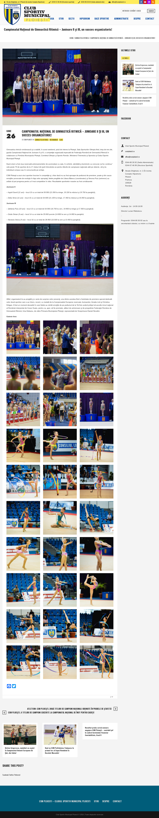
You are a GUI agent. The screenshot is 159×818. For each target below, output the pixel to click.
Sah (17, 742)
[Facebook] (141, 2)
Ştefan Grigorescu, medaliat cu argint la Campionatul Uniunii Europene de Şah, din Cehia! (20, 750)
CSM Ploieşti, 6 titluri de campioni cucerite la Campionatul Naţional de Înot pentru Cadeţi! (51, 712)
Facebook (5, 774)
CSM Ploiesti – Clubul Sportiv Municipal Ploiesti (64, 801)
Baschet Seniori (58, 739)
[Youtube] (145, 2)
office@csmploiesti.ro (119, 2)
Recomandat (54, 139)
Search (151, 11)
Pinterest (17, 774)
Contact (117, 801)
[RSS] (153, 2)
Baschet (48, 739)
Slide (61, 139)
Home (71, 38)
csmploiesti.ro (130, 151)
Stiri (96, 801)
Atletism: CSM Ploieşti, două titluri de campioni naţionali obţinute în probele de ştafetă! (69, 708)
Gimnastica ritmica (82, 38)
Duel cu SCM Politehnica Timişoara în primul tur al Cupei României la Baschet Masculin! (59, 750)
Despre (105, 801)
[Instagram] (149, 2)
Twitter (11, 774)
